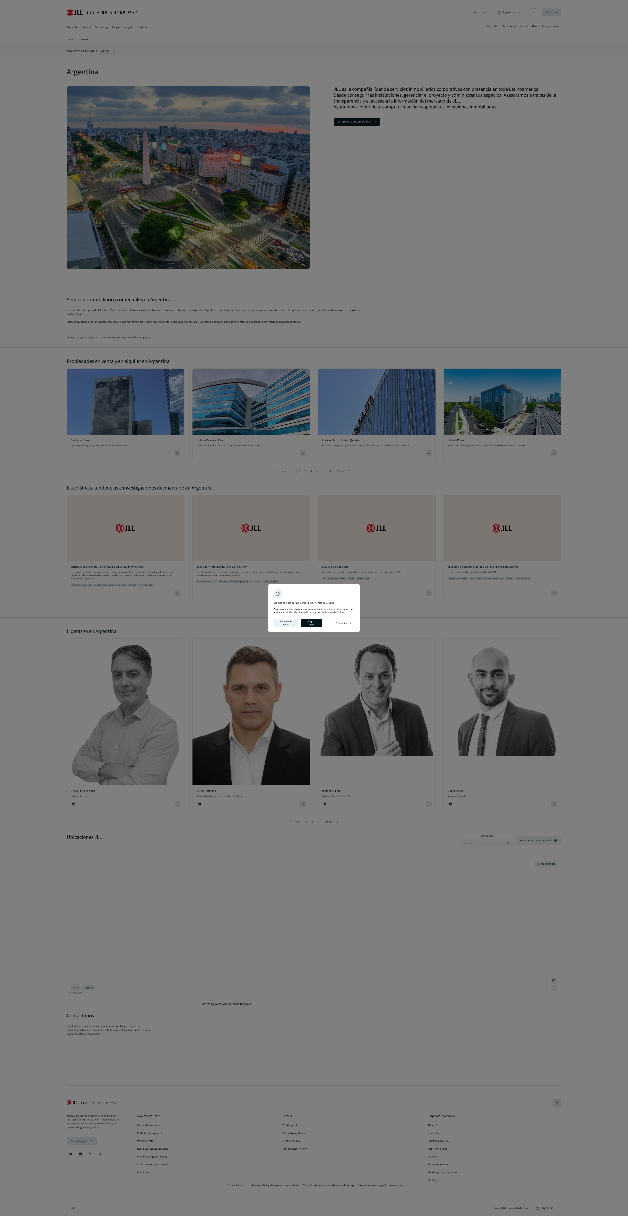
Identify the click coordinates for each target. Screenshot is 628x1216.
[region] (314, 608)
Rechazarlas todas (286, 623)
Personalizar (344, 623)
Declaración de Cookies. (333, 612)
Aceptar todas (311, 623)
